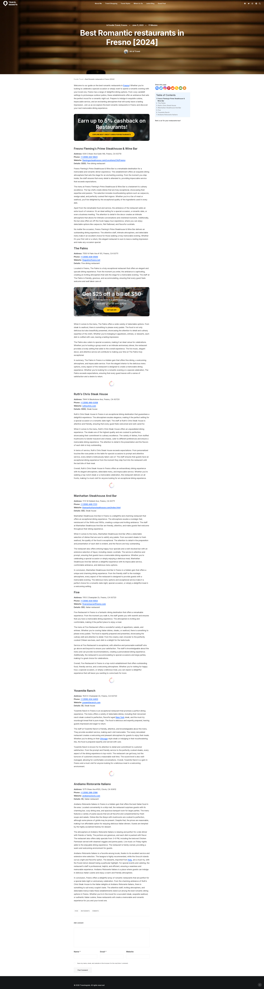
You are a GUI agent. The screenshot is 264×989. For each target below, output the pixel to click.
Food (76, 911)
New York (120, 717)
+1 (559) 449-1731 (89, 504)
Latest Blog (150, 3)
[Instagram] (165, 88)
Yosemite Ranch (164, 112)
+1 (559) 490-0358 (89, 402)
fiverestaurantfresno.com (94, 604)
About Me (98, 3)
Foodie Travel (114, 25)
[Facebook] (157, 88)
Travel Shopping (111, 3)
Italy (130, 860)
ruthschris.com (89, 406)
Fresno (124, 25)
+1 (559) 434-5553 (89, 601)
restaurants (85, 911)
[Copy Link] (176, 88)
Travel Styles (125, 3)
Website (130, 952)
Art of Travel (135, 51)
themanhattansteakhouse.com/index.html (101, 507)
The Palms (162, 103)
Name (77, 952)
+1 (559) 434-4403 (89, 699)
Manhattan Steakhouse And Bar (169, 108)
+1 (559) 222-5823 (89, 157)
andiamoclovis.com (91, 796)
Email (103, 952)
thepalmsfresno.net (91, 260)
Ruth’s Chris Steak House (167, 105)
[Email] (180, 88)
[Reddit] (172, 88)
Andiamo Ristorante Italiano (168, 114)
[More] (184, 88)
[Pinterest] (169, 88)
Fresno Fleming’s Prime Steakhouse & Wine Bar (171, 100)
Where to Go (138, 3)
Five (159, 110)
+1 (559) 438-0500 (89, 257)
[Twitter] (161, 88)
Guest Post (162, 3)
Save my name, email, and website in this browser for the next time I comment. (102, 963)
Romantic (96, 911)
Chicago (104, 739)
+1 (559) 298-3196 (89, 792)
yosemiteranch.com (91, 702)
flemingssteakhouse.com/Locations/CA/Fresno (103, 160)
